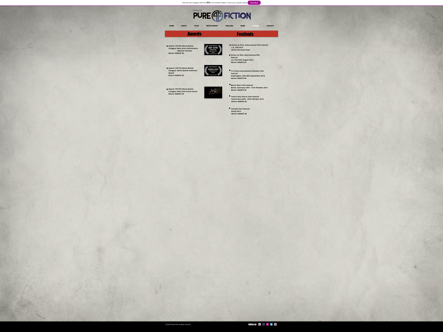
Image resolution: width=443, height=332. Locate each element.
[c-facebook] (263, 324)
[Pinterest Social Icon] (275, 324)
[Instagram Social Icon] (267, 324)
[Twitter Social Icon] (271, 324)
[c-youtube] (259, 324)
